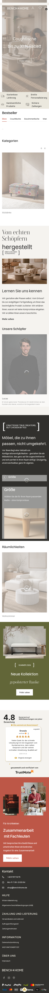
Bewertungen (30, 719)
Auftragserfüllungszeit (10, 924)
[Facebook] (4, 978)
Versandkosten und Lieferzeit (13, 919)
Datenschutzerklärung (10, 942)
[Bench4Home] (14, 978)
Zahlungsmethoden (9, 929)
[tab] (4, 119)
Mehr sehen (24, 61)
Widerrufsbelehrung (9, 900)
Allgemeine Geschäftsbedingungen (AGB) (17, 905)
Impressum (6, 961)
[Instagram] (9, 978)
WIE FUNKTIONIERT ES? (10, 947)
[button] (12, 725)
